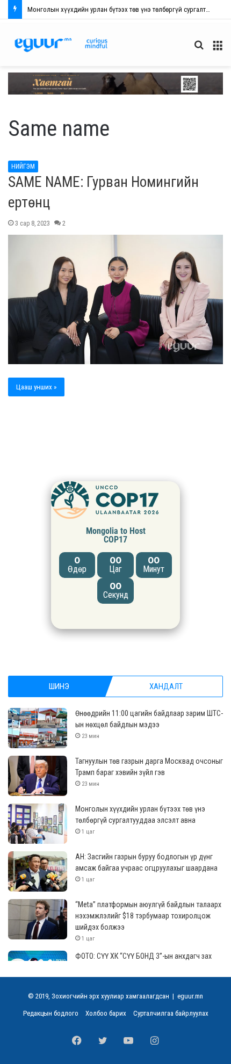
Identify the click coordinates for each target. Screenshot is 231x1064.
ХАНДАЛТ (166, 686)
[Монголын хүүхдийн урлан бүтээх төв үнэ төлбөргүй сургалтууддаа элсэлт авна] (37, 824)
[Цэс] (217, 49)
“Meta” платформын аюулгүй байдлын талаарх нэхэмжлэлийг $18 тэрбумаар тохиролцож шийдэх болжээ (148, 915)
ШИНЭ (59, 686)
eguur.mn (190, 996)
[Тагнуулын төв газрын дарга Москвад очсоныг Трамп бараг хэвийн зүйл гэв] (37, 776)
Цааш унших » (36, 387)
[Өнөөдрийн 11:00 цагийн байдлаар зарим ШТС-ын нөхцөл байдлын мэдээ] (37, 728)
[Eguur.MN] (61, 45)
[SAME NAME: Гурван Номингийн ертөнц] (115, 299)
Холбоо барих (105, 1013)
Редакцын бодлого (50, 1013)
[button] (115, 84)
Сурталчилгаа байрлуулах (170, 1013)
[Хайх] (198, 49)
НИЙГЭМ (23, 166)
